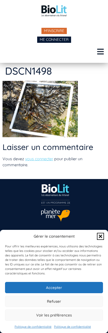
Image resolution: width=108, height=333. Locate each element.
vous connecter (39, 158)
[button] (100, 236)
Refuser (54, 301)
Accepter (54, 287)
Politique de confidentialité (33, 326)
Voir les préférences (54, 315)
